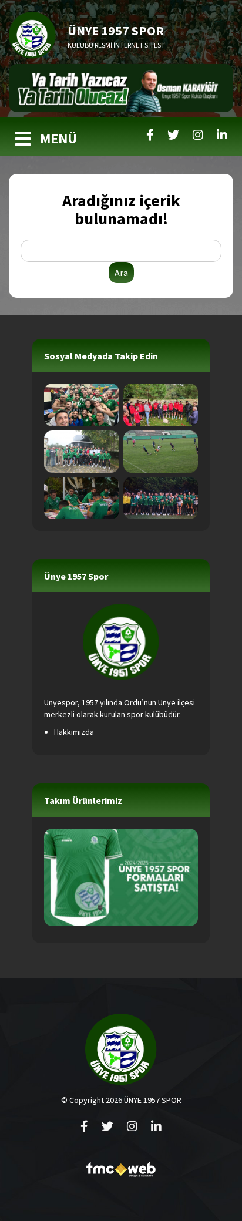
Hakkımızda (74, 731)
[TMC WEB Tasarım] (121, 1173)
